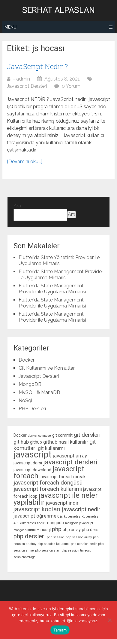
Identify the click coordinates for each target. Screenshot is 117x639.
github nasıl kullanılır (65, 442)
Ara (17, 206)
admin (23, 79)
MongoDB (30, 384)
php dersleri (30, 536)
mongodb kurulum (26, 530)
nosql (45, 529)
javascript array (70, 456)
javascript (33, 454)
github (36, 442)
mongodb (55, 522)
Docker (26, 360)
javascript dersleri (70, 462)
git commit (62, 435)
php (57, 529)
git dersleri (87, 434)
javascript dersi (28, 462)
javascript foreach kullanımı (48, 488)
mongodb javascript (79, 523)
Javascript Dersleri (27, 86)
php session (55, 537)
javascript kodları (37, 509)
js (61, 516)
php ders (90, 529)
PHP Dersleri (32, 408)
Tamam (60, 630)
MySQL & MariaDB (39, 392)
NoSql (25, 400)
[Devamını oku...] (24, 161)
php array (72, 529)
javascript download (32, 469)
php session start (47, 550)
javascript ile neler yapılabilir (56, 498)
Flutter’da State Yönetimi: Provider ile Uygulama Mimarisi (59, 260)
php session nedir (84, 544)
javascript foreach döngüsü (48, 482)
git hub (21, 442)
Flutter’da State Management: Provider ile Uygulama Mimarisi (52, 289)
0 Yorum (71, 86)
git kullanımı (51, 448)
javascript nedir (81, 509)
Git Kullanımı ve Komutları (47, 368)
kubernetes (72, 516)
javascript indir (62, 503)
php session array (79, 537)
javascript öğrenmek (36, 516)
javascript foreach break (63, 476)
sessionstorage (25, 557)
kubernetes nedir (32, 523)
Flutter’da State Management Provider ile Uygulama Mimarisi (61, 274)
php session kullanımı (54, 544)
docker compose (39, 436)
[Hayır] (109, 620)
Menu (10, 27)
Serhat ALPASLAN (58, 10)
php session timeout (76, 550)
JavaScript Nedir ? (37, 66)
